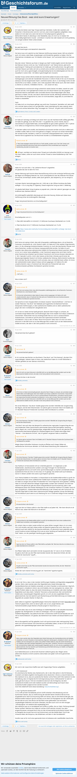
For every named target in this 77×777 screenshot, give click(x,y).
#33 (74, 450)
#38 (74, 579)
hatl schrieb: (19, 349)
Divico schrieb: (20, 369)
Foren (13, 7)
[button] (25, 7)
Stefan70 (4, 20)
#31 (74, 385)
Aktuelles (21, 7)
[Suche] (74, 7)
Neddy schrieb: (20, 271)
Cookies (20, 768)
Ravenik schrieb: (20, 140)
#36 (74, 537)
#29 (74, 345)
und (26, 574)
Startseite (5, 7)
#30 (74, 365)
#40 (74, 664)
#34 (74, 497)
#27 (74, 283)
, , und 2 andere (29, 111)
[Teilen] (71, 27)
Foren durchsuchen (15, 11)
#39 (74, 631)
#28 (74, 330)
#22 (74, 44)
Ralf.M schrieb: (20, 209)
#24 (74, 164)
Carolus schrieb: (20, 287)
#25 (74, 205)
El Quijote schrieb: (21, 501)
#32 (74, 414)
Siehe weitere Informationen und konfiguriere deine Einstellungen (22, 773)
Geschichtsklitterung (51, 687)
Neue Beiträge (5, 11)
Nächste (22, 23)
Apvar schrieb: (20, 417)
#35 (74, 514)
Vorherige (6, 23)
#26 (74, 239)
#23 (74, 116)
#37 (74, 559)
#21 (74, 27)
